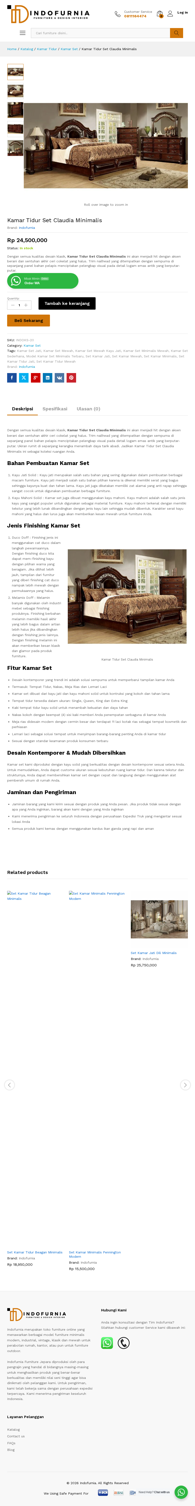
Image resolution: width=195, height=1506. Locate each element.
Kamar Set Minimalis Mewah (146, 351)
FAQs (11, 1443)
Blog (11, 1450)
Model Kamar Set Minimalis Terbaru (54, 356)
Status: (13, 248)
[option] (15, 72)
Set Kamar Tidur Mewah (56, 361)
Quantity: (13, 298)
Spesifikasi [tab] (55, 408)
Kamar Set (32, 345)
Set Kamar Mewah (127, 356)
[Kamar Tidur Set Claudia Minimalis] (12, 378)
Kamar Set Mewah (58, 351)
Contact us (16, 1436)
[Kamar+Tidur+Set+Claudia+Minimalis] (24, 378)
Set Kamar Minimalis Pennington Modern (95, 1254)
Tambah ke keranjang (67, 303)
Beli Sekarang (28, 320)
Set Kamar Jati (98, 356)
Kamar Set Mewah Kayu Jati (98, 351)
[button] (30, 1244)
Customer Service (138, 12)
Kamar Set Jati (29, 351)
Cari (176, 33)
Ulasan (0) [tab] (88, 408)
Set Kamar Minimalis (160, 356)
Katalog (13, 1429)
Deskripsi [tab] (22, 408)
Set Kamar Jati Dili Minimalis (154, 953)
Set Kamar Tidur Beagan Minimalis (35, 1252)
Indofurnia (27, 228)
